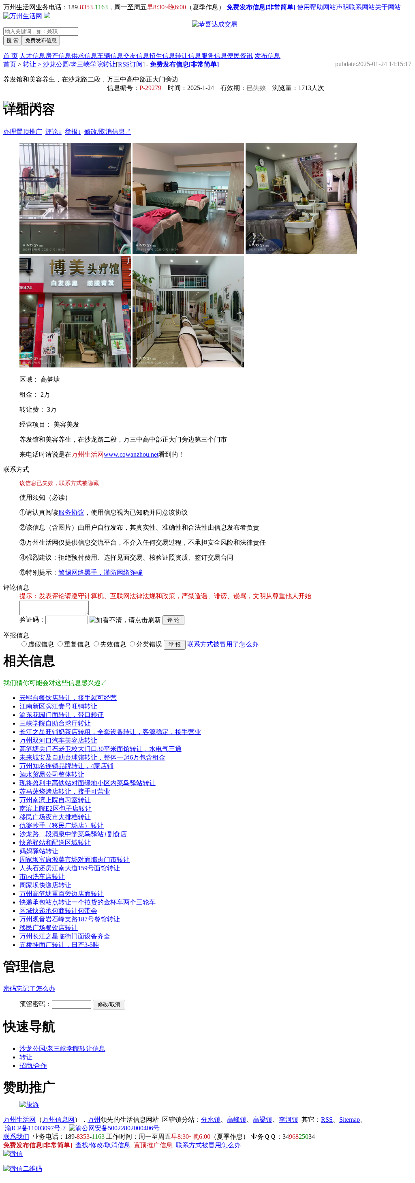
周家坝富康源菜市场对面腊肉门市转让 (74, 859)
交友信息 (136, 55)
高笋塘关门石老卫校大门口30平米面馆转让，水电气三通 (100, 748)
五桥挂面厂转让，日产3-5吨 (59, 944)
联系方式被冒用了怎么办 (223, 644)
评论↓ (53, 131)
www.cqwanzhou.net (131, 454)
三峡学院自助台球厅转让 (55, 723)
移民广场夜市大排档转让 (55, 817)
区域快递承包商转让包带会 (58, 910)
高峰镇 (236, 1119)
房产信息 (58, 55)
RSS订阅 (130, 64)
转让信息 (188, 55)
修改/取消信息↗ (107, 131)
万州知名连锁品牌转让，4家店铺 (66, 765)
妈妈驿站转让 (38, 851)
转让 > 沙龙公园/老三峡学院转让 (69, 64)
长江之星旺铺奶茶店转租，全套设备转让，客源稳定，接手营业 (110, 731)
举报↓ (73, 131)
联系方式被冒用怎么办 (208, 1145)
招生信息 (162, 55)
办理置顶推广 (22, 131)
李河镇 (288, 1119)
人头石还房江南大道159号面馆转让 (69, 868)
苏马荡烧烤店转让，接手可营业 (64, 791)
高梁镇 (262, 1119)
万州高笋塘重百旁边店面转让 (61, 893)
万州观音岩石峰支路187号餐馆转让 (69, 919)
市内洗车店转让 (42, 876)
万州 (94, 1119)
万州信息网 (58, 1119)
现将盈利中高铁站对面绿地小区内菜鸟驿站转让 (87, 782)
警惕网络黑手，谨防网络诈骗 (100, 572)
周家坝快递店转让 (45, 885)
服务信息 (214, 55)
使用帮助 (310, 7)
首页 (9, 64)
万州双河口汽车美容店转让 (58, 740)
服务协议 (71, 512)
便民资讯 (240, 55)
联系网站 (362, 7)
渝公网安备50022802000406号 (117, 1128)
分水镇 (210, 1119)
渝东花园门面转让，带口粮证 (61, 714)
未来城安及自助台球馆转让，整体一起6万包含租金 (92, 757)
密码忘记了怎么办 (29, 988)
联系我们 (16, 1136)
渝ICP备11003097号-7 (35, 1128)
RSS (327, 1119)
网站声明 (336, 7)
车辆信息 (110, 55)
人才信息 (32, 55)
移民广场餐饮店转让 (48, 927)
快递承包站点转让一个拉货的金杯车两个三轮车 (87, 902)
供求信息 (84, 55)
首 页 (10, 55)
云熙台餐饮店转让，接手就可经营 (68, 697)
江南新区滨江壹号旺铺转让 (58, 706)
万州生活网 (19, 1119)
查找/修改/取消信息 (102, 1145)
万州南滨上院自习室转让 (55, 800)
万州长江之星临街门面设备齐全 (64, 936)
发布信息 (267, 55)
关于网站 (388, 7)
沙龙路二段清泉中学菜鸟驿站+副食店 (73, 834)
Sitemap (349, 1119)
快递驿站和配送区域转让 (55, 842)
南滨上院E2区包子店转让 (55, 808)
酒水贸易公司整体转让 (51, 774)
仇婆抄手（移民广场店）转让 (61, 825)
